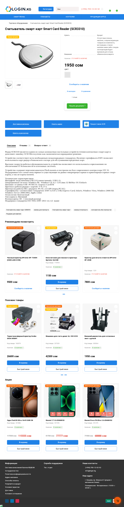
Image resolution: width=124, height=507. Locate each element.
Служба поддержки (53, 463)
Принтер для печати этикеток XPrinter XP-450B (100, 259)
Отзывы (24, 145)
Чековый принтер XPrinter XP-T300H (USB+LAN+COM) (22, 259)
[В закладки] (38, 228)
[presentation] (5, 259)
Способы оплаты (12, 480)
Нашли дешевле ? (77, 106)
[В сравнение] (38, 232)
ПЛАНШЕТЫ (45, 17)
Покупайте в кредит (13, 484)
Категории (47, 9)
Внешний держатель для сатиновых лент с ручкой (100, 337)
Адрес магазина (11, 477)
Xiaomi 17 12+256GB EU (55, 420)
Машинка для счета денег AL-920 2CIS (62, 336)
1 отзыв (74, 97)
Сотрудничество (12, 471)
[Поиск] (76, 9)
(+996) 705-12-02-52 (90, 9)
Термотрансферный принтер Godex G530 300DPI (21, 337)
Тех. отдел (48, 467)
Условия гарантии (12, 487)
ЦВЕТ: (66, 69)
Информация (11, 463)
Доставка (9, 490)
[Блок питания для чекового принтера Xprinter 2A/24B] (62, 241)
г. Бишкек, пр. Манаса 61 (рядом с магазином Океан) (98, 481)
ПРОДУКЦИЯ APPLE (98, 17)
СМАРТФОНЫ (19, 17)
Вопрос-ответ (42, 145)
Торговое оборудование (18, 23)
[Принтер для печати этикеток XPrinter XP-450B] (101, 241)
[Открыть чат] (117, 500)
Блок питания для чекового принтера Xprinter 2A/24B (61, 259)
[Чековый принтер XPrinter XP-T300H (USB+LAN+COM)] (23, 241)
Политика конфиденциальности (18, 474)
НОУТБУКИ (70, 17)
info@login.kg (90, 471)
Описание (11, 145)
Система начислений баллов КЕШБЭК (20, 467)
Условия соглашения (13, 494)
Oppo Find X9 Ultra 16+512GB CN (20, 420)
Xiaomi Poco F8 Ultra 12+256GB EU (98, 420)
